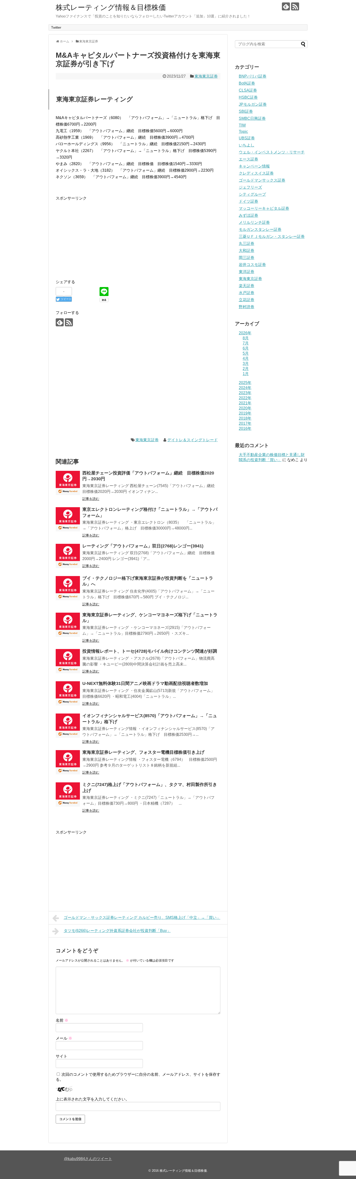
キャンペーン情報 (254, 166)
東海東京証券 (206, 76)
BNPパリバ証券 (252, 76)
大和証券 (246, 251)
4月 (246, 358)
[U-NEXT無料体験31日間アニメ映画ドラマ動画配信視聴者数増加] (68, 693)
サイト (61, 1056)
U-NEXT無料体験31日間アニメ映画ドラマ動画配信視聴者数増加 (145, 683)
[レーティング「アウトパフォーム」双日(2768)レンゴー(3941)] (68, 556)
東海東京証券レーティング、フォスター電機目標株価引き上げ (143, 752)
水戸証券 (246, 293)
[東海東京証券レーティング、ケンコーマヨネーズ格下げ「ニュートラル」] (68, 625)
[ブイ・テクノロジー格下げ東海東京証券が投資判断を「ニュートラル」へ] (68, 588)
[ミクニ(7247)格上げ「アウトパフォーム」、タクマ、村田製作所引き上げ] (68, 794)
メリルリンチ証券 (254, 222)
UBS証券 (247, 138)
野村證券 (246, 307)
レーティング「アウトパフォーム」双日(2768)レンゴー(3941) (142, 546)
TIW (242, 125)
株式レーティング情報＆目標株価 (111, 7)
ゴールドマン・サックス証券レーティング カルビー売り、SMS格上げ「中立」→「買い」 (142, 917)
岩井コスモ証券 (252, 265)
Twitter (56, 27)
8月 (246, 338)
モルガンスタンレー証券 (260, 229)
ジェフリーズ (250, 187)
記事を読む (90, 499)
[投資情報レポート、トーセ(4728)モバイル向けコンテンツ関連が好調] (68, 661)
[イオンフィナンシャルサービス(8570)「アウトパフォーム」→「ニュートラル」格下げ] (68, 726)
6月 (246, 348)
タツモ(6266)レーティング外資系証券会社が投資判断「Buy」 (117, 931)
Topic (243, 131)
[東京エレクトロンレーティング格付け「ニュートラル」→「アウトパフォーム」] (68, 519)
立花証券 (246, 300)
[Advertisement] (96, 235)
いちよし (246, 145)
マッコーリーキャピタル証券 (264, 208)
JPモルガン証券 (253, 104)
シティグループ (252, 194)
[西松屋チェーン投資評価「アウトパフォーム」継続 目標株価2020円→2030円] (68, 483)
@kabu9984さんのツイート (88, 1159)
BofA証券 (247, 83)
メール (64, 1038)
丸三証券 (246, 243)
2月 (246, 369)
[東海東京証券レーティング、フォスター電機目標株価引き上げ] (68, 762)
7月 (246, 343)
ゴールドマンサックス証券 (262, 180)
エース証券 (248, 159)
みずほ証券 (248, 215)
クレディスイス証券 (256, 173)
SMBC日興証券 (252, 118)
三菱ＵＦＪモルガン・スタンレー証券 (272, 236)
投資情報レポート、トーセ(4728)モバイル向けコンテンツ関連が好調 (149, 651)
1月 (246, 374)
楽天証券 (246, 286)
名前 (62, 1020)
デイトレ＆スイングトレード (192, 440)
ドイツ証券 (248, 201)
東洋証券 (246, 272)
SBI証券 (246, 111)
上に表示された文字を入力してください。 (92, 1099)
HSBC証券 (248, 97)
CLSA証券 (248, 90)
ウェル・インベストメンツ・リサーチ (272, 152)
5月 (246, 353)
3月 (246, 363)
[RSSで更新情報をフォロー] (295, 6)
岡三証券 (246, 258)
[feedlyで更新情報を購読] (286, 6)
